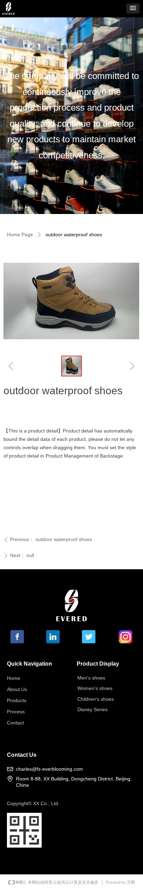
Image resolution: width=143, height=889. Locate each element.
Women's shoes (94, 688)
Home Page (20, 234)
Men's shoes (91, 678)
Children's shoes (95, 699)
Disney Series (92, 709)
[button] (133, 8)
